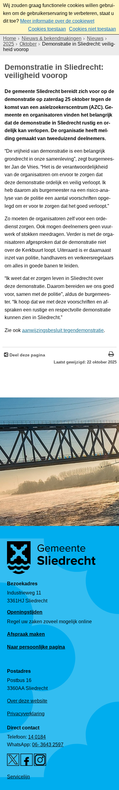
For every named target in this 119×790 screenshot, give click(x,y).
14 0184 (37, 737)
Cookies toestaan (47, 29)
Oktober (28, 44)
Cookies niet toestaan (92, 29)
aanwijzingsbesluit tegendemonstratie (63, 330)
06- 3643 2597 (47, 744)
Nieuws (95, 38)
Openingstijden (24, 612)
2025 (8, 44)
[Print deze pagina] (111, 355)
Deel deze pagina (26, 354)
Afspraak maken (26, 634)
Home (9, 38)
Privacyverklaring (26, 713)
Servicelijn (18, 776)
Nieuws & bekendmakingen (51, 38)
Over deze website (27, 700)
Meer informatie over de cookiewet (57, 21)
